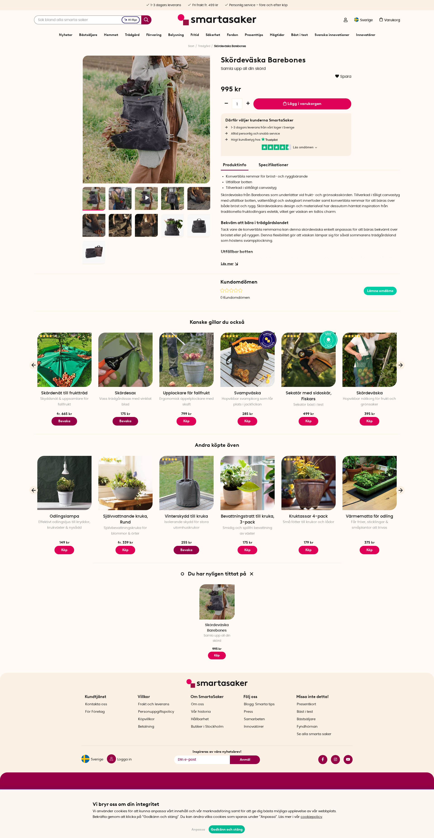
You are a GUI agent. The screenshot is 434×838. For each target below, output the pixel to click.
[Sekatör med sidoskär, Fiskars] (308, 360)
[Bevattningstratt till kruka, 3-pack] (247, 483)
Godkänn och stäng (227, 829)
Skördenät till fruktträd (64, 393)
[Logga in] (345, 20)
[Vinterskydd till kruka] (186, 483)
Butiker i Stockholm (207, 726)
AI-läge (132, 19)
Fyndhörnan (307, 726)
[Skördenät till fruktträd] (64, 360)
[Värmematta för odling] (369, 483)
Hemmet (111, 35)
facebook (321, 759)
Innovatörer (365, 35)
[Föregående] (88, 177)
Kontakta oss (96, 704)
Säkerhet (213, 35)
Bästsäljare (88, 35)
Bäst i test (299, 35)
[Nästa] (204, 177)
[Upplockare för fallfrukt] (186, 360)
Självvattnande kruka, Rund (125, 519)
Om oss (197, 704)
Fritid (195, 35)
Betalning (146, 726)
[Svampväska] (247, 360)
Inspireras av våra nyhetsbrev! (217, 752)
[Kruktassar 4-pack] (308, 483)
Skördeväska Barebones (217, 627)
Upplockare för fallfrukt (186, 393)
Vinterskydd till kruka (186, 516)
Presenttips (254, 35)
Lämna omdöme (380, 291)
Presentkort (306, 704)
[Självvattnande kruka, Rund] (125, 483)
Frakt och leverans (153, 704)
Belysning (176, 35)
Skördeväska (369, 393)
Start (191, 46)
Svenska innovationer (332, 35)
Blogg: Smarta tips (259, 704)
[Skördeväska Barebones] (217, 602)
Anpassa (198, 829)
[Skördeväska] (369, 360)
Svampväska (247, 393)
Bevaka (64, 421)
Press (248, 711)
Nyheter (65, 35)
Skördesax (125, 393)
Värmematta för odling (369, 516)
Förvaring (153, 35)
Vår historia (201, 711)
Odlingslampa (64, 516)
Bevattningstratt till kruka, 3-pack (247, 519)
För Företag (95, 711)
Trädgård (132, 35)
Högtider (277, 35)
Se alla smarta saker (314, 734)
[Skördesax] (125, 360)
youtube (346, 759)
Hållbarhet (200, 719)
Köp (125, 550)
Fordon (232, 35)
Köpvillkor (146, 719)
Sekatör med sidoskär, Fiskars (308, 396)
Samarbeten (254, 719)
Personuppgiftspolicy (156, 711)
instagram (333, 759)
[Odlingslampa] (64, 483)
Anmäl (245, 760)
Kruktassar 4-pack (308, 516)
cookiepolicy (311, 817)
